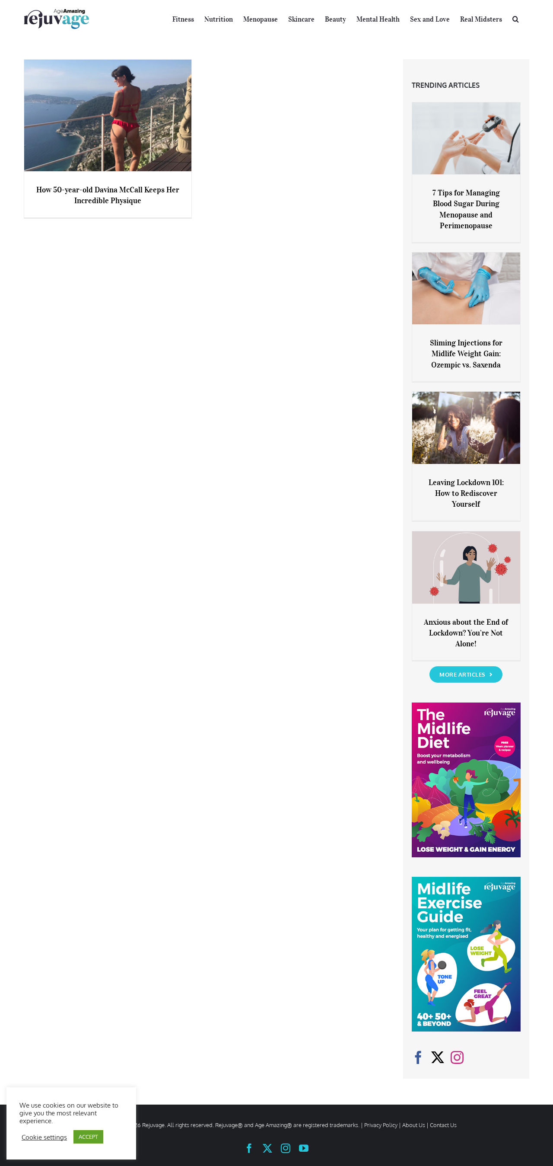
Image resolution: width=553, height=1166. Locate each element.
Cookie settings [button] (44, 1137)
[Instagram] (457, 1057)
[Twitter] (437, 1057)
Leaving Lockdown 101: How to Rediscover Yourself (466, 493)
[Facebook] (418, 1057)
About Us (413, 1124)
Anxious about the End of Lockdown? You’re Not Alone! (466, 632)
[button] (515, 18)
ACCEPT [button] (88, 1136)
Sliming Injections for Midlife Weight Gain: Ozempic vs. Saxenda (466, 353)
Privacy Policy (380, 1124)
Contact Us (443, 1124)
